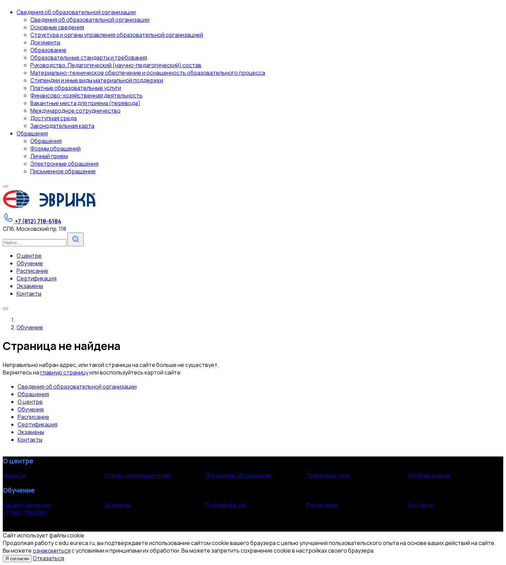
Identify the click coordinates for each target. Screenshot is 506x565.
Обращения (33, 394)
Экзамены (31, 432)
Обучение (31, 409)
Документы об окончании (238, 475)
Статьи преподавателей (137, 475)
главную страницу (64, 372)
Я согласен (17, 558)
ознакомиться (52, 550)
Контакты (30, 439)
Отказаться (48, 558)
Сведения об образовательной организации (77, 386)
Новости (14, 475)
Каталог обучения (27, 505)
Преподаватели (327, 475)
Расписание (33, 417)
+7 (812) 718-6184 (25, 512)
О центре (30, 401)
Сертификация (37, 424)
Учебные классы (429, 475)
